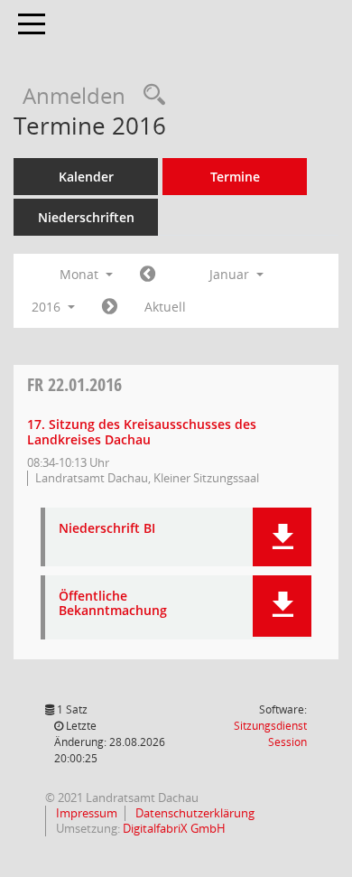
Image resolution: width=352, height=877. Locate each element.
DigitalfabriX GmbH (174, 828)
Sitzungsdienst (270, 734)
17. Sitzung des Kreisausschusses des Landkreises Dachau (141, 431)
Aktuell (165, 306)
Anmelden (74, 95)
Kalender (86, 176)
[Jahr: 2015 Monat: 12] (147, 274)
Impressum (85, 813)
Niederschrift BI (107, 528)
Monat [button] (81, 274)
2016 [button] (48, 306)
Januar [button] (231, 274)
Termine (235, 176)
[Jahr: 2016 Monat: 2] (109, 307)
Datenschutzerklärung (194, 813)
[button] (282, 537)
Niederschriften (86, 217)
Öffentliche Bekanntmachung (113, 604)
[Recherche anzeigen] (149, 95)
